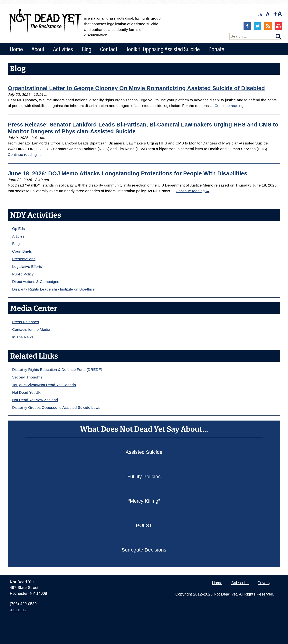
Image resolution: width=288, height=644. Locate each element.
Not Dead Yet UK (26, 392)
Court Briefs (22, 251)
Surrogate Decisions (144, 550)
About (38, 48)
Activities (63, 48)
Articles (18, 236)
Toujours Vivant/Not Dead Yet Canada (44, 385)
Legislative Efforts (27, 267)
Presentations (23, 259)
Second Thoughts (27, 377)
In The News (23, 337)
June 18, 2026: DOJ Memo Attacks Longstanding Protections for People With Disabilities (127, 173)
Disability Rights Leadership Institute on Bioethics (53, 289)
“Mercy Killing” (144, 501)
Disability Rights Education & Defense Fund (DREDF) (57, 370)
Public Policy (23, 274)
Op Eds (18, 229)
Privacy (264, 583)
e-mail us (18, 609)
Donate (216, 48)
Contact (108, 48)
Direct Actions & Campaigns (35, 282)
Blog (86, 48)
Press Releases (25, 322)
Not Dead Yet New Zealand (35, 400)
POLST (144, 525)
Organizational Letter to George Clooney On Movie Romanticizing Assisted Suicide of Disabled (136, 88)
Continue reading (231, 106)
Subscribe (240, 583)
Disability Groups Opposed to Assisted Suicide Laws (56, 407)
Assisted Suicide (144, 452)
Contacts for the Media (31, 329)
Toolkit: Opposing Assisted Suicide (163, 48)
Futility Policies (144, 476)
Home (16, 48)
